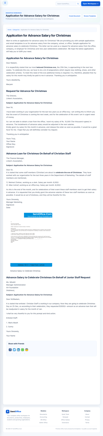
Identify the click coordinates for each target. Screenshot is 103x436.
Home (9, 29)
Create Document (74, 16)
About (87, 414)
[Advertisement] (51, 378)
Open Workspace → (90, 4)
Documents (43, 414)
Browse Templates (90, 16)
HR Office (43, 420)
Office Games (65, 420)
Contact (87, 417)
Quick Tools (65, 414)
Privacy (87, 420)
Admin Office (43, 422)
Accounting (43, 417)
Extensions (65, 422)
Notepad (65, 417)
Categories (16, 29)
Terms (87, 422)
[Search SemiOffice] (78, 4)
